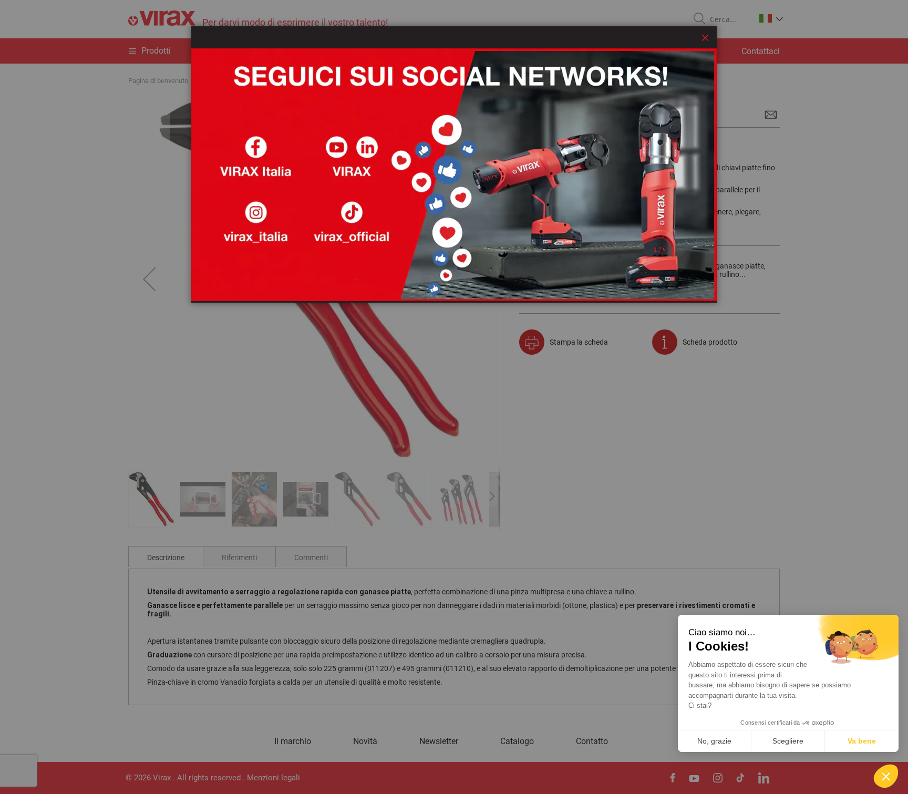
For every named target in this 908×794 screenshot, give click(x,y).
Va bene (862, 741)
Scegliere (787, 741)
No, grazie (714, 741)
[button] (886, 776)
